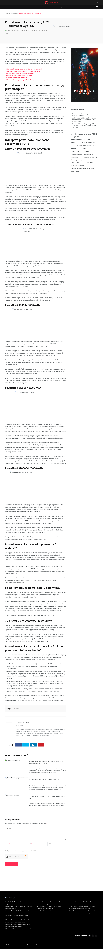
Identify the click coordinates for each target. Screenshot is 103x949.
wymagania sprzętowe (80, 168)
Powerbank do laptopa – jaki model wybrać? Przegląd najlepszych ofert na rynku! (46, 763)
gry (77, 145)
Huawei (80, 145)
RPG (96, 157)
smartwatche (92, 160)
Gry (52, 7)
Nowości (33, 7)
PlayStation (88, 155)
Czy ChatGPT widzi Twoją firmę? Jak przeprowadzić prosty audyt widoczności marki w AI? (84, 125)
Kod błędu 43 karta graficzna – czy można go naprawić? (82, 906)
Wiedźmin (95, 162)
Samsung (74, 160)
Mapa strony (43, 944)
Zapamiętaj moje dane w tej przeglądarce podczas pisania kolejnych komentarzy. (26, 850)
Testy (39, 7)
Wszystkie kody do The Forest (12, 904)
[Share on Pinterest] (41, 745)
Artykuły (59, 7)
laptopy (55, 566)
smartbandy (79, 160)
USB (12, 100)
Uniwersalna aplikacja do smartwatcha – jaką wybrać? (82, 913)
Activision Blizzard (77, 134)
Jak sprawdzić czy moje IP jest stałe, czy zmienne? (49, 906)
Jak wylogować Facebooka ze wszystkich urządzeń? (18, 929)
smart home (86, 160)
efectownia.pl (25, 944)
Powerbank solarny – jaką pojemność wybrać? (21, 73)
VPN (91, 163)
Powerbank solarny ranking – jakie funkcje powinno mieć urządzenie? (28, 80)
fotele (90, 142)
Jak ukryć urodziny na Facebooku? (13, 926)
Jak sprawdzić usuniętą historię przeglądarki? (48, 901)
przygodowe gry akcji (88, 157)
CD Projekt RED (75, 137)
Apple (94, 134)
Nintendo (87, 152)
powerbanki (15, 709)
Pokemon (80, 157)
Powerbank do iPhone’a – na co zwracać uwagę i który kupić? (47, 797)
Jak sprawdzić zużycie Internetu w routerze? (79, 908)
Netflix (80, 152)
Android (88, 134)
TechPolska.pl (8, 13)
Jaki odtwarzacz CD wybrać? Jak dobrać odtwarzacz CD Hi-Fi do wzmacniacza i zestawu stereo (84, 119)
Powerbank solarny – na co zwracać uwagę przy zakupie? (24, 69)
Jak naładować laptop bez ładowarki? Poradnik (44, 779)
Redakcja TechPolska (22, 722)
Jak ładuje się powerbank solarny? (17, 77)
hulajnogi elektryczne (87, 145)
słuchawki (82, 162)
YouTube (77, 171)
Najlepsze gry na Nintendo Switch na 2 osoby (16, 915)
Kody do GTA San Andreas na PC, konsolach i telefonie (19, 901)
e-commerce (92, 140)
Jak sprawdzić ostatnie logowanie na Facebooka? (17, 920)
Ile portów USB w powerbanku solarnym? (19, 75)
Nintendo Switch (77, 155)
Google (73, 145)
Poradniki (46, 7)
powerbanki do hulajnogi (55, 700)
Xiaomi (72, 171)
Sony (72, 163)
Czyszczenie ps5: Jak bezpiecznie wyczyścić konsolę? (82, 114)
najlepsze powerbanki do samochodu (44, 219)
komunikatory (79, 148)
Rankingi (15, 13)
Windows (74, 165)
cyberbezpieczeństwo (80, 139)
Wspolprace (36, 944)
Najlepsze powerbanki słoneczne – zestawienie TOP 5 (23, 71)
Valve (87, 163)
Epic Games (79, 142)
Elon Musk (73, 142)
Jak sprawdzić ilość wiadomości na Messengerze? (18, 924)
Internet (94, 145)
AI (84, 134)
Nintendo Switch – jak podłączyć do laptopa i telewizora (82, 911)
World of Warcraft (81, 165)
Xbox (92, 168)
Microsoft (75, 152)
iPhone (73, 148)
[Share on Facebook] (18, 745)
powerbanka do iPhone (24, 615)
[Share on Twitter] (25, 745)
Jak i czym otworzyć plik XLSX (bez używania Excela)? (50, 904)
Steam (77, 163)
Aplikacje (67, 7)
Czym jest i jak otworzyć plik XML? (45, 908)
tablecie (7, 523)
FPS (94, 142)
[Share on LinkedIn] (33, 745)
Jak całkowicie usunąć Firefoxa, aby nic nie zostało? (50, 911)
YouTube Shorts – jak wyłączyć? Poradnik (15, 922)
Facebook (85, 142)
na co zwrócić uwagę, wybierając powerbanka (36, 300)
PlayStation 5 (74, 157)
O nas (30, 944)
